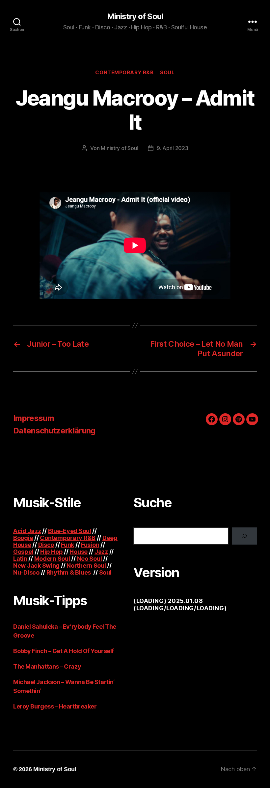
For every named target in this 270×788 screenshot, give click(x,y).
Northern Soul (86, 565)
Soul (167, 73)
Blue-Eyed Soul (69, 530)
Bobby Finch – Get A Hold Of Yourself (63, 650)
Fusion (90, 544)
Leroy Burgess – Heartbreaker (54, 706)
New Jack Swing (36, 565)
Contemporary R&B (124, 73)
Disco (46, 544)
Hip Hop (51, 551)
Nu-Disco (26, 572)
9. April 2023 (172, 148)
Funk (67, 544)
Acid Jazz (27, 530)
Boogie (23, 537)
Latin (20, 558)
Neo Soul (89, 558)
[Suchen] (244, 536)
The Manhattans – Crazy (47, 666)
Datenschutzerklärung (54, 430)
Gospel (23, 551)
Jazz (101, 551)
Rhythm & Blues (69, 572)
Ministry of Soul (135, 16)
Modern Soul (52, 558)
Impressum (33, 418)
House (78, 551)
